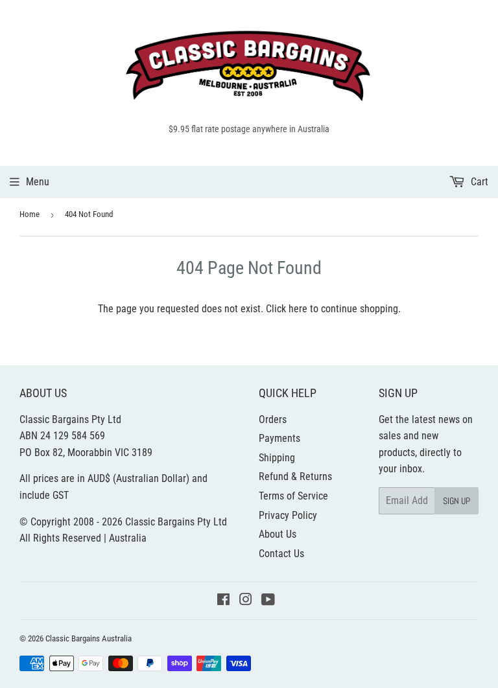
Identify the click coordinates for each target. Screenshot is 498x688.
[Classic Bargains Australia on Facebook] (223, 601)
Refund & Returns (295, 476)
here (298, 309)
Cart (478, 182)
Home (29, 214)
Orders (273, 419)
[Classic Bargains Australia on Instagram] (245, 601)
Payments (279, 438)
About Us (277, 534)
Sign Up (456, 501)
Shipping (277, 458)
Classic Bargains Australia (88, 638)
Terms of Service (293, 496)
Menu (37, 182)
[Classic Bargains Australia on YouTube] (268, 601)
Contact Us (281, 553)
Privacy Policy (288, 515)
